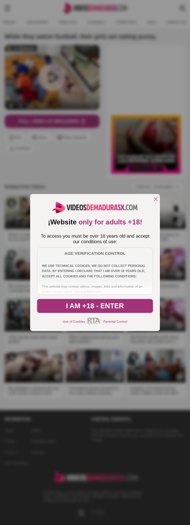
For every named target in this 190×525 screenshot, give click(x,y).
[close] (156, 199)
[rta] (94, 323)
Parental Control (115, 321)
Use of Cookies (74, 321)
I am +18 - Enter (95, 306)
